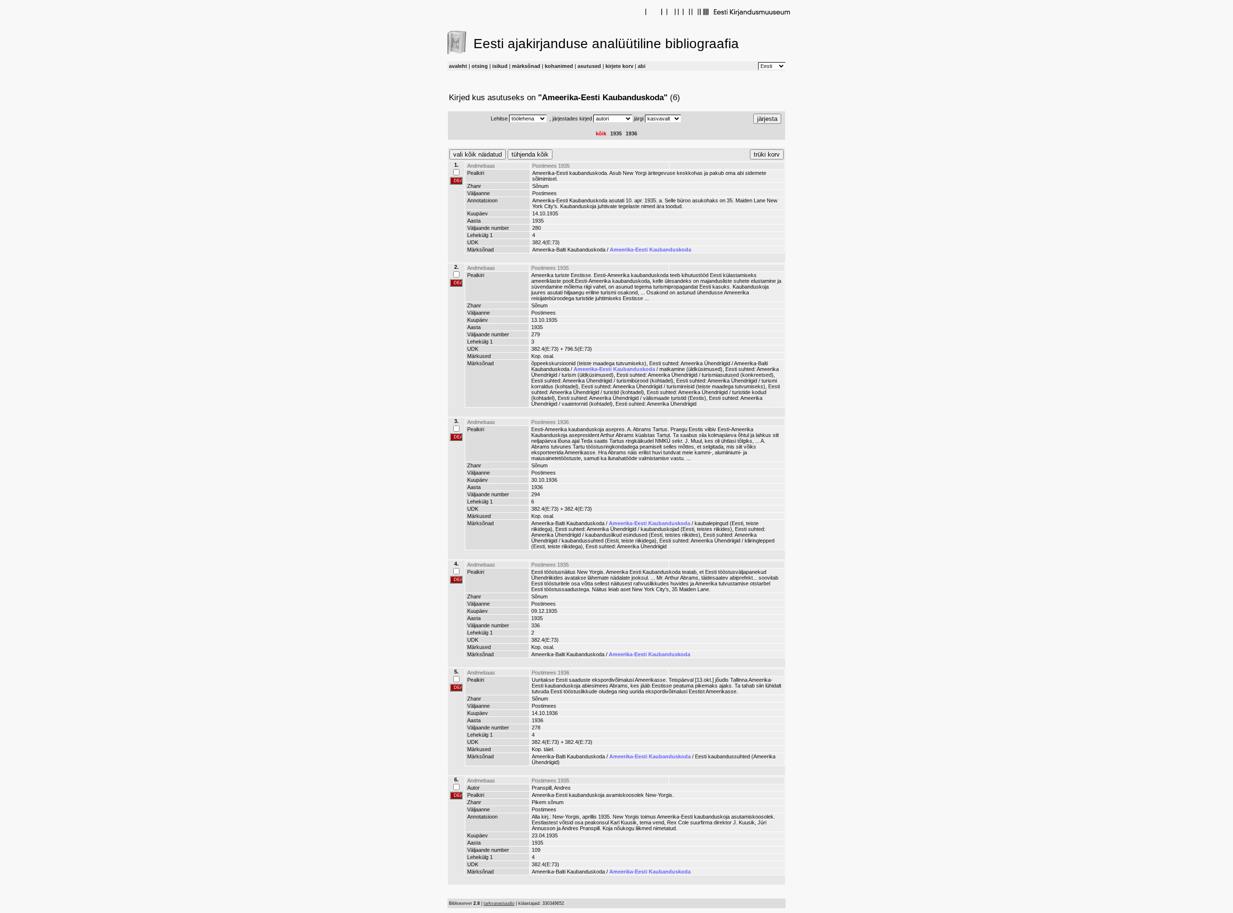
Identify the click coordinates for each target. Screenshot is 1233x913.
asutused (589, 66)
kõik (601, 133)
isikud (500, 66)
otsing (480, 66)
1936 (631, 133)
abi (641, 66)
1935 (616, 133)
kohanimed (559, 66)
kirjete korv (619, 66)
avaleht (458, 66)
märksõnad (526, 66)
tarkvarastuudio (499, 903)
